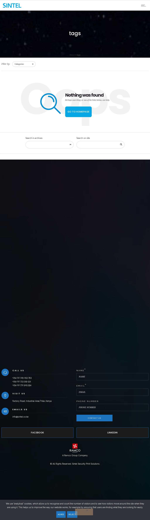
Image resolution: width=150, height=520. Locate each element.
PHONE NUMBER (87, 401)
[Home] (12, 7)
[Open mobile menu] (144, 5)
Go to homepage (78, 111)
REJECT (72, 514)
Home (72, 55)
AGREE (61, 514)
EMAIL (80, 386)
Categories (19, 64)
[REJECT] (84, 512)
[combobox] (49, 144)
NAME (80, 370)
